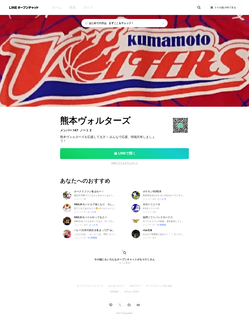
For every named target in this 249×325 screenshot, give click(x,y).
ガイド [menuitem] (88, 7)
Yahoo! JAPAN (131, 291)
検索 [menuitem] (72, 7)
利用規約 (117, 291)
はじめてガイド (119, 285)
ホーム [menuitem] (57, 7)
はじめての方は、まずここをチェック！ (111, 23)
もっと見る (124, 262)
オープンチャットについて (93, 285)
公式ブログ (137, 285)
